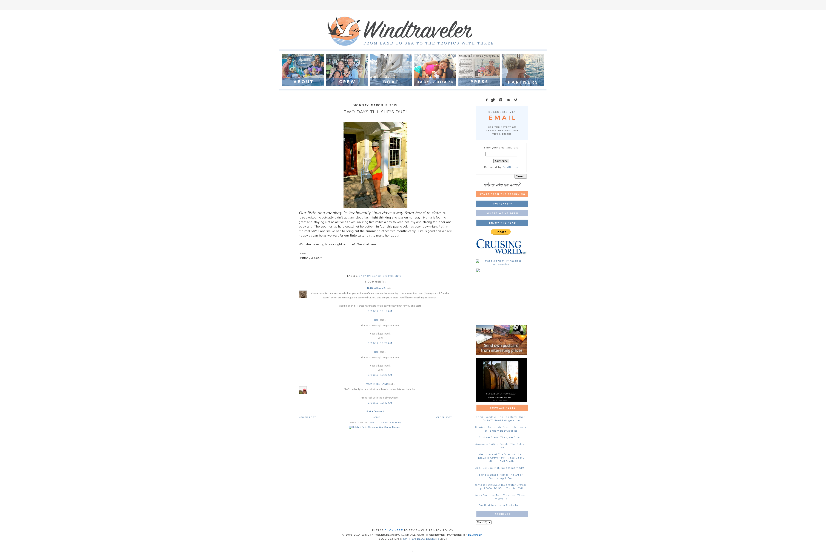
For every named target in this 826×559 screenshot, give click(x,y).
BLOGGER (475, 534)
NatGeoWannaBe (376, 288)
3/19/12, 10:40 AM (380, 403)
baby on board (370, 276)
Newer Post (307, 417)
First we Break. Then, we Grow (500, 437)
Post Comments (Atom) (385, 422)
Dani (376, 320)
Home (376, 417)
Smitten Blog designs (421, 538)
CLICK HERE (394, 530)
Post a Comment (375, 411)
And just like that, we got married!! (499, 468)
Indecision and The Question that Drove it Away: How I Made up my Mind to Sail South (500, 458)
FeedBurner (510, 167)
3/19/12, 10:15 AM (380, 311)
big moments (392, 276)
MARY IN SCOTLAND (377, 384)
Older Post (444, 417)
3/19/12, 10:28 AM (380, 343)
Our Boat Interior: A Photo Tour (500, 505)
